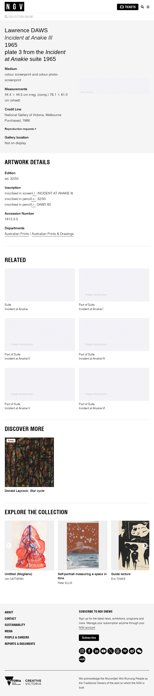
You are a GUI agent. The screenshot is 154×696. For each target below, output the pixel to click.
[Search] (142, 6)
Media (9, 631)
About (9, 612)
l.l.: (34, 193)
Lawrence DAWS (26, 30)
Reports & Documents (20, 643)
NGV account (87, 627)
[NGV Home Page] (14, 6)
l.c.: (33, 199)
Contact (10, 618)
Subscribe (89, 637)
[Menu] (147, 7)
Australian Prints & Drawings (53, 234)
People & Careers (17, 637)
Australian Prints (17, 234)
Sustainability (15, 624)
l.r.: (33, 204)
